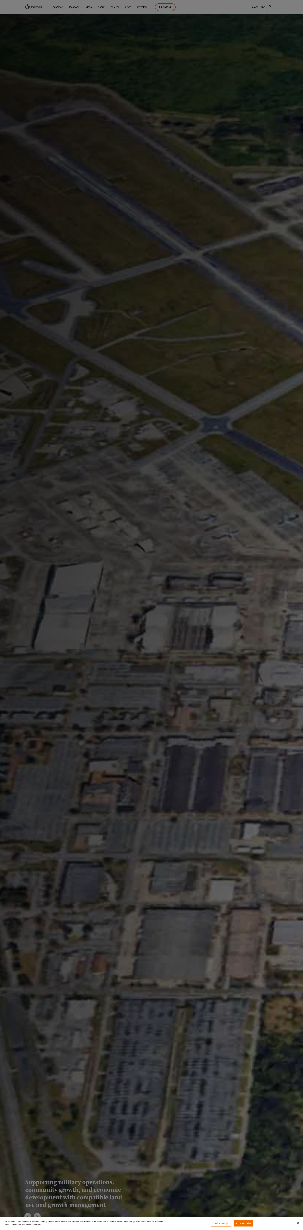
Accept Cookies (243, 1223)
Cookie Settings (221, 1223)
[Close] (297, 1223)
